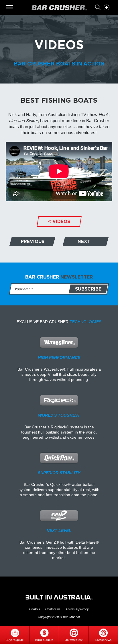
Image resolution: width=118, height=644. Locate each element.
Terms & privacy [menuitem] (77, 609)
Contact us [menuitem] (52, 609)
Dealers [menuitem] (34, 609)
